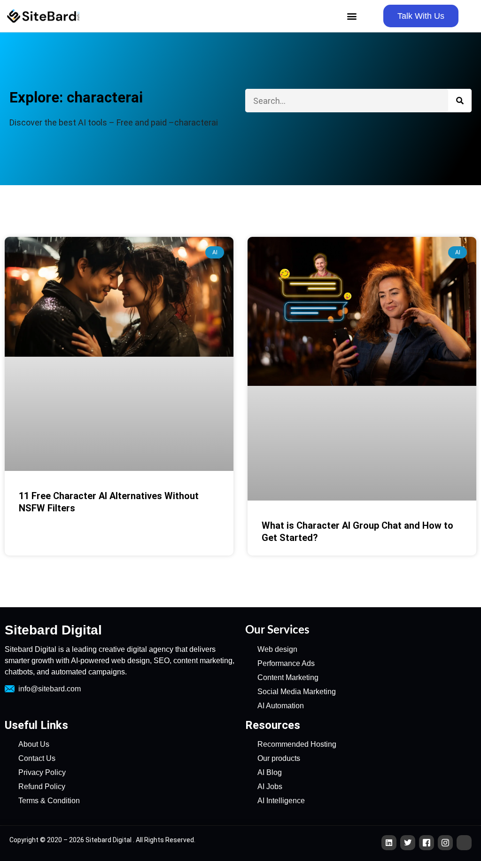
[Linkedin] (388, 842)
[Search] (460, 100)
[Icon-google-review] (464, 842)
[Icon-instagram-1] (445, 842)
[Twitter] (407, 842)
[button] (351, 16)
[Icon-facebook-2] (426, 842)
